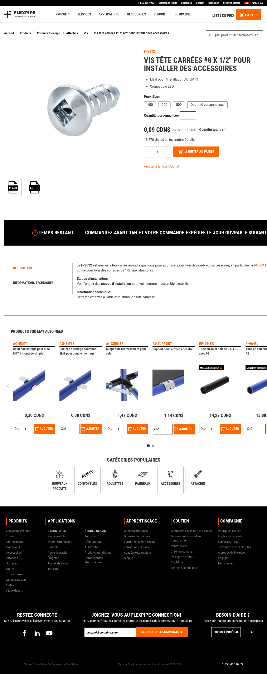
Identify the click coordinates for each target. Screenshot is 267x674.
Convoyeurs (87, 484)
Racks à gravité (57, 552)
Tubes (10, 536)
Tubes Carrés (14, 574)
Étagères (53, 558)
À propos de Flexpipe (231, 552)
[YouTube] (49, 633)
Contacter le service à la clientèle (191, 531)
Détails (189, 140)
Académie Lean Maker (138, 552)
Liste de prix (223, 16)
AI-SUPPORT (162, 343)
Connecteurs (14, 541)
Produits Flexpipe (48, 33)
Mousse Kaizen (16, 579)
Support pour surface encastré (172, 349)
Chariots (53, 547)
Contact (200, 2)
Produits (25, 33)
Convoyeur (13, 547)
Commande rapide (168, 2)
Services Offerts (228, 541)
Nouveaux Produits (18, 531)
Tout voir (90, 536)
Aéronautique (93, 541)
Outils (10, 585)
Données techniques (137, 536)
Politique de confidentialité (63, 664)
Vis (86, 33)
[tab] (39, 268)
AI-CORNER (114, 343)
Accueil (9, 33)
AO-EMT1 (20, 343)
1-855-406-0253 (146, 2)
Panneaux (143, 484)
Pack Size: (152, 97)
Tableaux (53, 569)
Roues (10, 569)
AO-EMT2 (66, 343)
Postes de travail (58, 563)
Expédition (186, 2)
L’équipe (223, 558)
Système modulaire (60, 541)
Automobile (92, 547)
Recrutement (226, 563)
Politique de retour (182, 557)
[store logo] (19, 14)
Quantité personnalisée (161, 115)
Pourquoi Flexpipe (229, 531)
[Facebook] (24, 633)
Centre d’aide (179, 546)
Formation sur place (137, 547)
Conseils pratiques (136, 531)
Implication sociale (230, 536)
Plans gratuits (57, 536)
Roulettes (115, 484)
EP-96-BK (206, 343)
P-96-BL (252, 343)
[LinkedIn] (37, 633)
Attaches (72, 33)
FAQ (252, 632)
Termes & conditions (184, 567)
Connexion (213, 2)
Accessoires (170, 484)
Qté (16, 429)
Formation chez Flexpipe (139, 541)
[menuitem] (63, 14)
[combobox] (234, 35)
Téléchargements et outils (234, 547)
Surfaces (12, 563)
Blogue (128, 558)
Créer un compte (231, 2)
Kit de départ (14, 590)
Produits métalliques (98, 552)
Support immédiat (226, 632)
